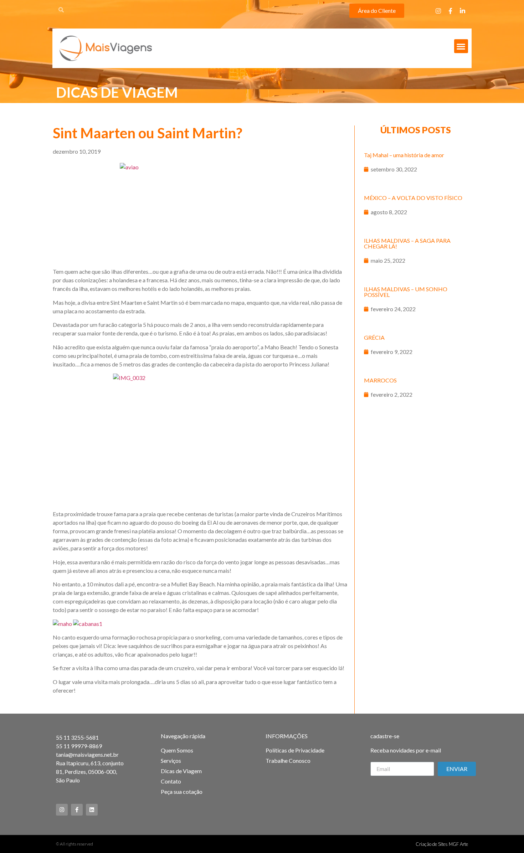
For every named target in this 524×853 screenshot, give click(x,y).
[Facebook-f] (451, 11)
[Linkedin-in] (463, 11)
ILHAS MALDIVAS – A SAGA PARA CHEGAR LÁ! (407, 243)
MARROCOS (380, 380)
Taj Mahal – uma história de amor (404, 154)
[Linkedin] (92, 810)
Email (377, 759)
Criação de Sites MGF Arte (442, 844)
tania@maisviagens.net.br (87, 754)
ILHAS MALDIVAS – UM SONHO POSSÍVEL (405, 292)
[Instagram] (438, 11)
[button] (376, 11)
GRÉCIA (374, 337)
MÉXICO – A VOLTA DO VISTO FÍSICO (413, 197)
